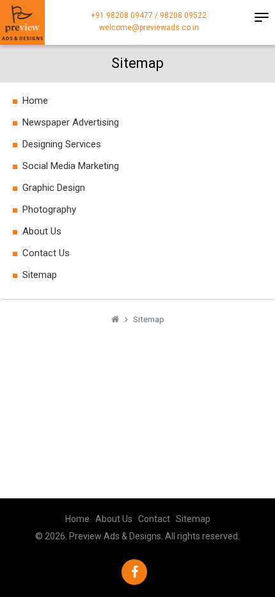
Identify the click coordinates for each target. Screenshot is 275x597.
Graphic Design (53, 187)
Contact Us (46, 253)
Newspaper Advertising (70, 122)
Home (35, 100)
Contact (154, 519)
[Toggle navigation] (262, 17)
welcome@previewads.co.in (149, 27)
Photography (49, 209)
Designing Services (61, 144)
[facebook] (134, 572)
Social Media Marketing (70, 166)
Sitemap (39, 275)
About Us (41, 231)
